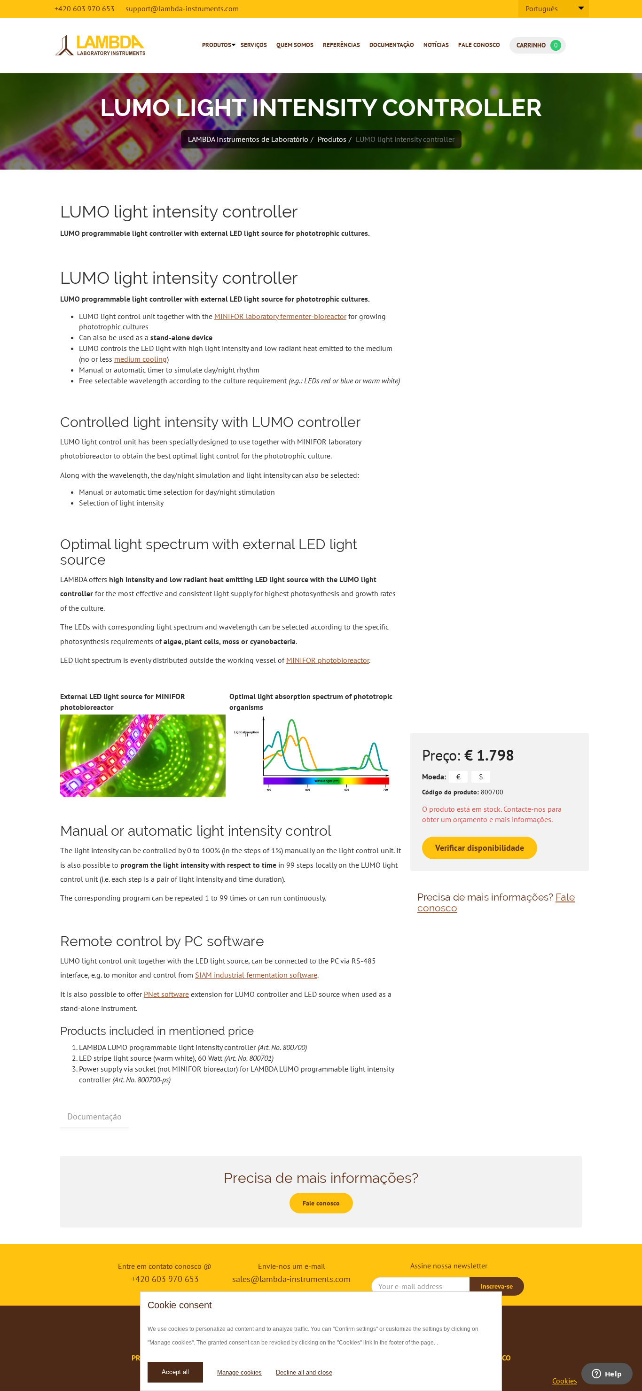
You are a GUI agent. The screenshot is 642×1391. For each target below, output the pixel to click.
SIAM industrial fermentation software (256, 974)
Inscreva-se (497, 1286)
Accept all (175, 1371)
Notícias (436, 45)
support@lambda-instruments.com (182, 8)
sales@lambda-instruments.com (291, 1279)
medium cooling (140, 359)
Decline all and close (304, 1372)
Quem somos (294, 45)
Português (541, 8)
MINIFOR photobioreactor (327, 660)
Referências (341, 45)
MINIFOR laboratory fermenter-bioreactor (280, 316)
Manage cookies (239, 1372)
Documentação (391, 45)
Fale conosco (479, 45)
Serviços (254, 45)
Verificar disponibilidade (479, 847)
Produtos (216, 45)
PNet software (166, 994)
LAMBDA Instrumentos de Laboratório (248, 139)
